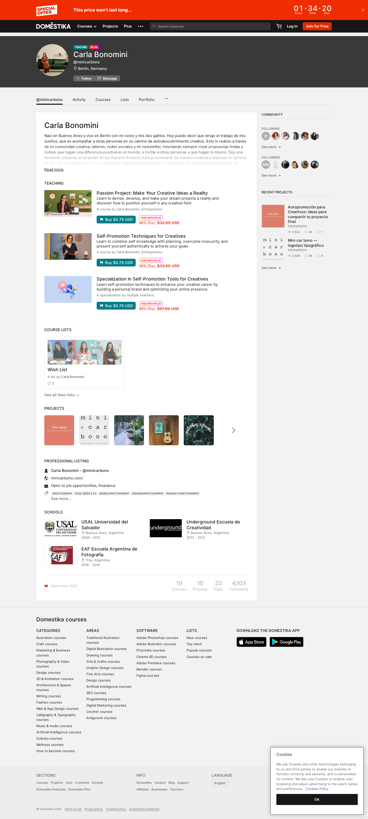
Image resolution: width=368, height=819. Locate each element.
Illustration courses (51, 638)
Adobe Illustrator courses (156, 644)
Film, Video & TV (85, 493)
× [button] (363, 9)
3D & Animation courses (55, 679)
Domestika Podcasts (51, 789)
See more (271, 147)
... (166, 97)
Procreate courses (150, 650)
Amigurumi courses (101, 718)
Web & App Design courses (57, 709)
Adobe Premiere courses (155, 663)
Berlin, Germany (92, 68)
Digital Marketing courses (106, 705)
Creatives (82, 782)
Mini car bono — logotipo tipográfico (306, 242)
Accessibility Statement (144, 809)
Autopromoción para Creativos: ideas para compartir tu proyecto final (308, 214)
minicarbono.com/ (67, 478)
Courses (103, 99)
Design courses (48, 672)
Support (183, 782)
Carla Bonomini (72, 377)
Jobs (68, 782)
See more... (61, 498)
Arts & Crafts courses (103, 661)
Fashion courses (49, 702)
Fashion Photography (147, 493)
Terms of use (73, 809)
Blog (171, 782)
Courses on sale (199, 657)
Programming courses (103, 699)
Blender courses (149, 669)
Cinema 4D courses (151, 657)
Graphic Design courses (105, 668)
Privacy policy (94, 809)
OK (316, 799)
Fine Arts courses (100, 674)
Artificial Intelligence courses (58, 732)
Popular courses (199, 650)
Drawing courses (99, 655)
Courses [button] (85, 26)
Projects (110, 26)
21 (266, 136)
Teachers (176, 789)
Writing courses (48, 696)
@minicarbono (49, 99)
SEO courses (96, 693)
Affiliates (142, 789)
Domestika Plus (79, 789)
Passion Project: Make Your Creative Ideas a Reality (152, 193)
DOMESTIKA (53, 26)
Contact (160, 782)
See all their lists (60, 394)
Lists (125, 99)
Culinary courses (49, 738)
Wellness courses (50, 745)
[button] (141, 26)
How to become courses (55, 751)
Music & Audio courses (54, 726)
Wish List (57, 369)
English (220, 783)
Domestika (144, 782)
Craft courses (47, 644)
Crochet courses (99, 712)
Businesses (159, 789)
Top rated (194, 644)
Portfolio (146, 99)
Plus (128, 26)
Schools (97, 782)
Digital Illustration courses (106, 649)
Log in (292, 26)
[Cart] (279, 26)
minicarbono (297, 226)
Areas (92, 630)
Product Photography (182, 493)
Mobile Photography (114, 493)
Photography (62, 493)
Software (147, 630)
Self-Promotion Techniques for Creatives (141, 236)
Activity (79, 99)
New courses (197, 638)
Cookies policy (116, 809)
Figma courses (147, 675)
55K (266, 165)
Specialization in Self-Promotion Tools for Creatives (152, 279)
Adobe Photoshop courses (157, 638)
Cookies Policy (317, 789)
